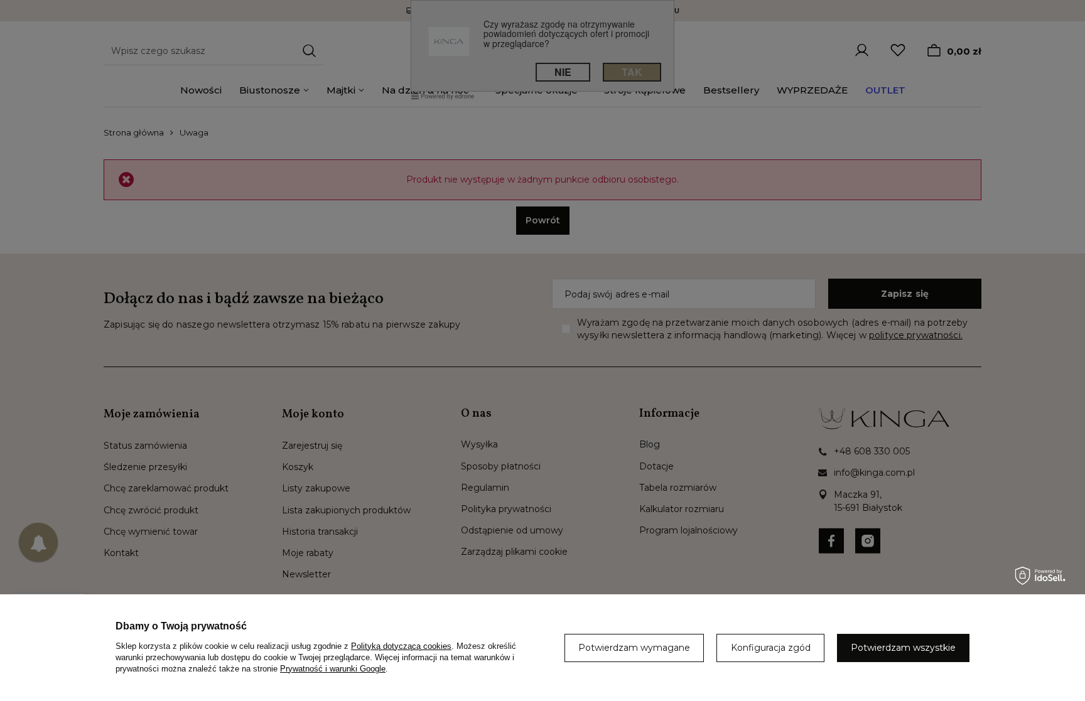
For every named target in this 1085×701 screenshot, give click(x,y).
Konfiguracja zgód (771, 647)
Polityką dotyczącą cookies (401, 646)
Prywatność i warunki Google (333, 668)
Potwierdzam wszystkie (903, 647)
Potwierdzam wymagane (634, 647)
